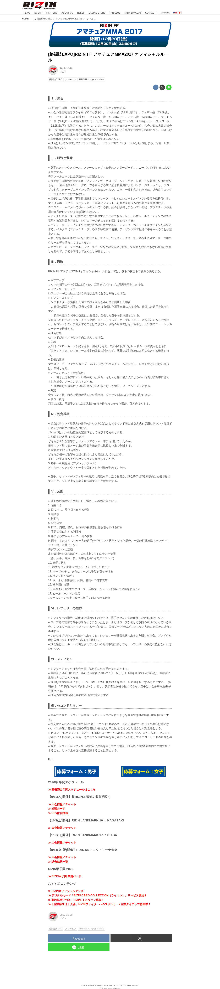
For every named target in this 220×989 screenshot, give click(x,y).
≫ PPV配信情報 (58, 813)
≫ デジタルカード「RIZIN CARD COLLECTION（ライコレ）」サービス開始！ (97, 895)
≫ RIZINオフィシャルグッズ (66, 890)
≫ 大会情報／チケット (62, 804)
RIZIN (63, 71)
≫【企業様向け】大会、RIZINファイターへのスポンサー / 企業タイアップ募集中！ (99, 904)
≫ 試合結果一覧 (58, 861)
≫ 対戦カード (56, 808)
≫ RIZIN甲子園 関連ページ (64, 876)
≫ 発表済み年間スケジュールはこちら (72, 789)
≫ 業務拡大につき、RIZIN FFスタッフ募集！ (76, 899)
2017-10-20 (66, 68)
